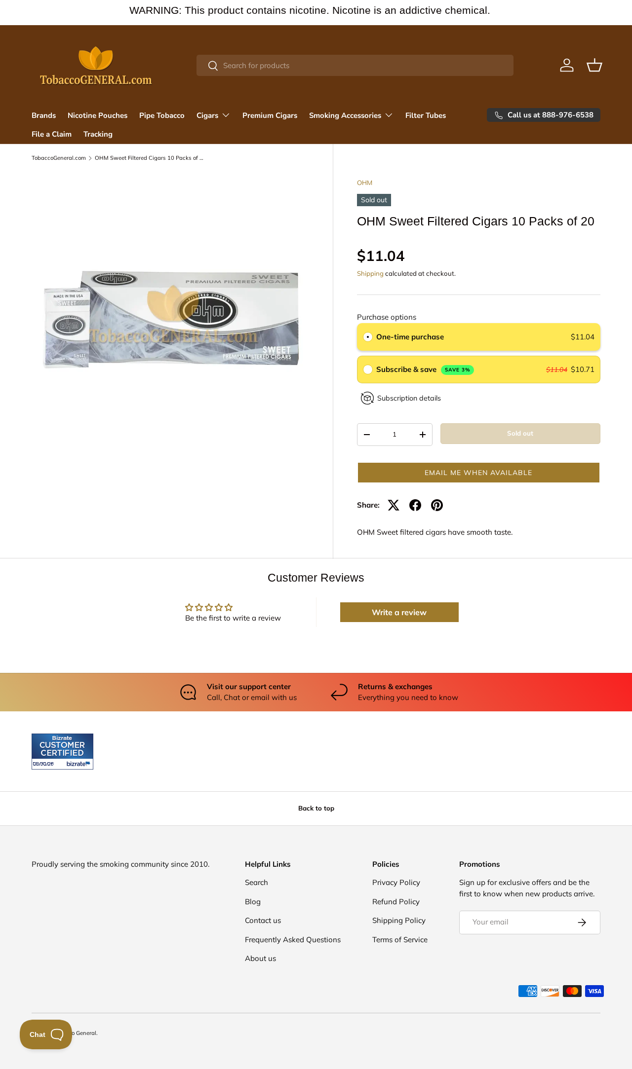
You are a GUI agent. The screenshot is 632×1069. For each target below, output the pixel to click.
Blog (253, 901)
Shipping (370, 273)
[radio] (368, 337)
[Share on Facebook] (415, 505)
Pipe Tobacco (162, 115)
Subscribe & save (423, 369)
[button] (594, 65)
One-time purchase (410, 336)
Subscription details (409, 398)
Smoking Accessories (345, 115)
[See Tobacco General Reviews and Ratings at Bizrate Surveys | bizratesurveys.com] (62, 752)
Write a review (399, 612)
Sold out (520, 433)
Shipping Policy (399, 920)
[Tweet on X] (393, 505)
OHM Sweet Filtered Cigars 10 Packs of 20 (150, 158)
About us (260, 958)
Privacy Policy (396, 882)
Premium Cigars (269, 115)
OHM (364, 182)
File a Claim (52, 134)
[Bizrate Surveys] (45, 764)
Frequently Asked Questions (293, 939)
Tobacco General (74, 1033)
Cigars (207, 115)
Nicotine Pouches (97, 115)
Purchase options (386, 317)
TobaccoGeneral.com (59, 158)
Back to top (316, 808)
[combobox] (355, 65)
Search (256, 882)
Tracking (98, 134)
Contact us (263, 920)
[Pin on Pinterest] (437, 505)
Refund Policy (396, 901)
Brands (44, 115)
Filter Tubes (425, 115)
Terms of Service (400, 939)
